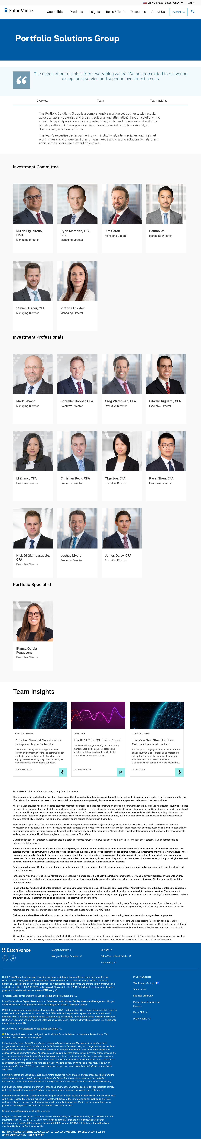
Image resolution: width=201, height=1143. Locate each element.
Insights (94, 12)
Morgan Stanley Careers (64, 956)
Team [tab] (100, 100)
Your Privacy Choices (144, 983)
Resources (138, 12)
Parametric (106, 962)
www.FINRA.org (45, 990)
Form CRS (138, 1012)
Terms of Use (139, 989)
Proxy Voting (140, 1018)
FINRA (18, 1119)
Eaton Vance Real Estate (113, 956)
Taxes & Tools (115, 12)
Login (190, 2)
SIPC (29, 1119)
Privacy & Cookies (142, 977)
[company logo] (18, 11)
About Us (158, 12)
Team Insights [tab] (158, 100)
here (55, 1028)
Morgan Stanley (60, 949)
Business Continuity (143, 995)
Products (76, 12)
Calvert (104, 949)
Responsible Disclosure (60, 995)
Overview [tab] (42, 100)
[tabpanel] (100, 128)
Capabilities (55, 12)
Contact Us (178, 12)
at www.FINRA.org (53, 987)
